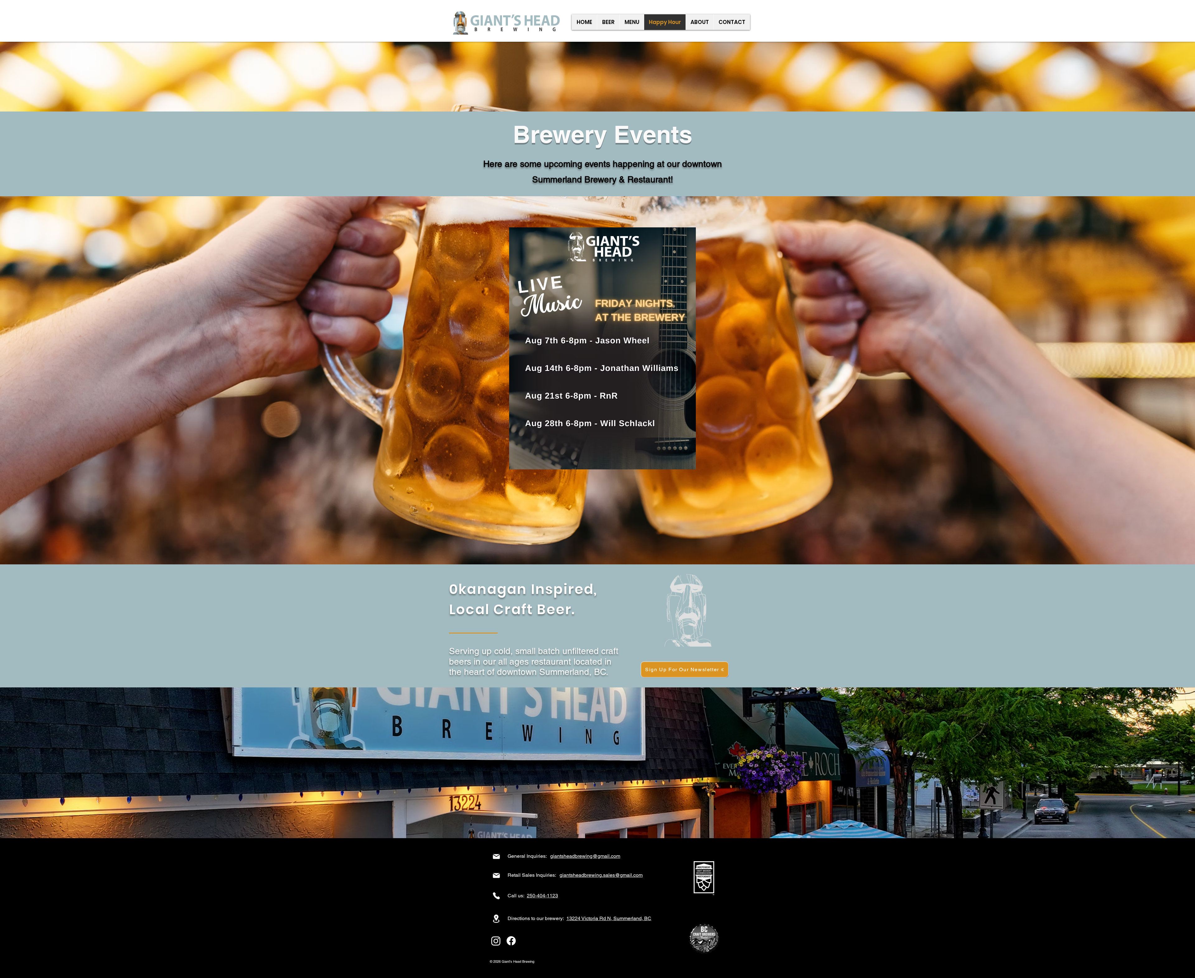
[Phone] (496, 896)
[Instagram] (496, 941)
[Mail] (496, 856)
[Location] (496, 919)
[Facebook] (511, 941)
